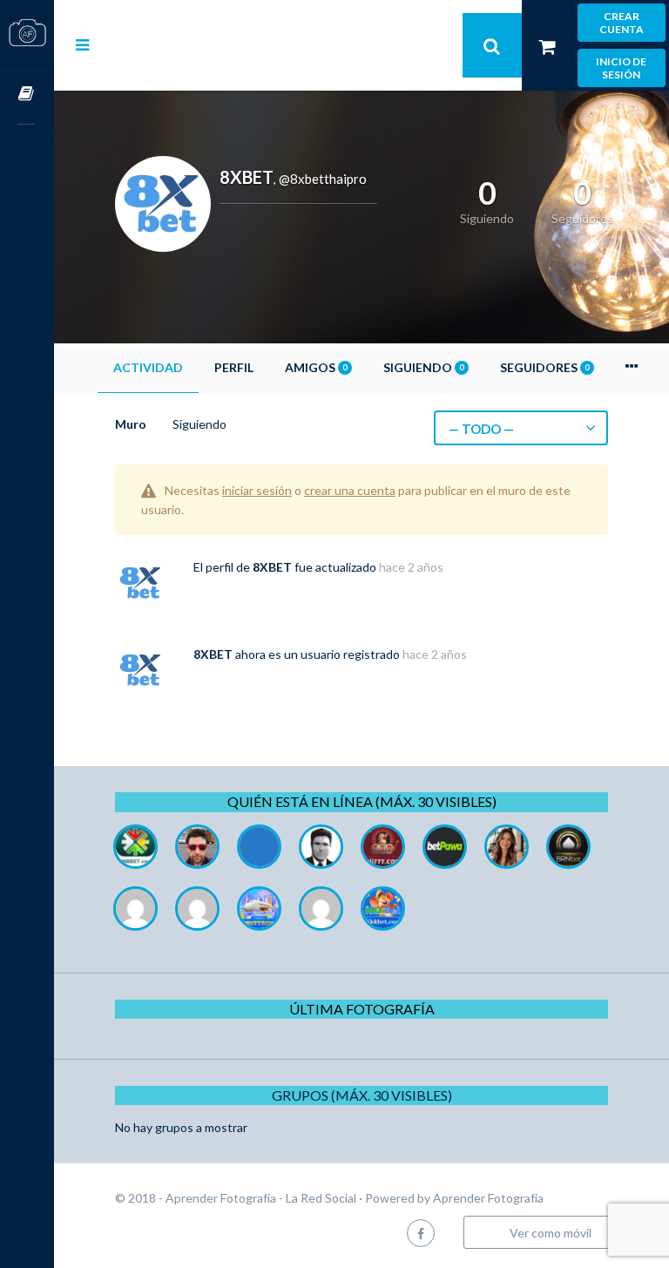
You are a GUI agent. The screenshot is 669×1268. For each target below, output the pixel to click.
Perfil (233, 367)
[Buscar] (492, 45)
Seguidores (544, 367)
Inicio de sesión (621, 68)
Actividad (148, 367)
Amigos (316, 367)
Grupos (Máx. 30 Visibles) (362, 1095)
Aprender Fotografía (488, 1197)
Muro (130, 424)
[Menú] (82, 44)
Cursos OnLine (27, 94)
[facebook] (421, 1232)
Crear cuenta (621, 23)
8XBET (272, 566)
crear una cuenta (349, 490)
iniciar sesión (257, 490)
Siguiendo (423, 367)
